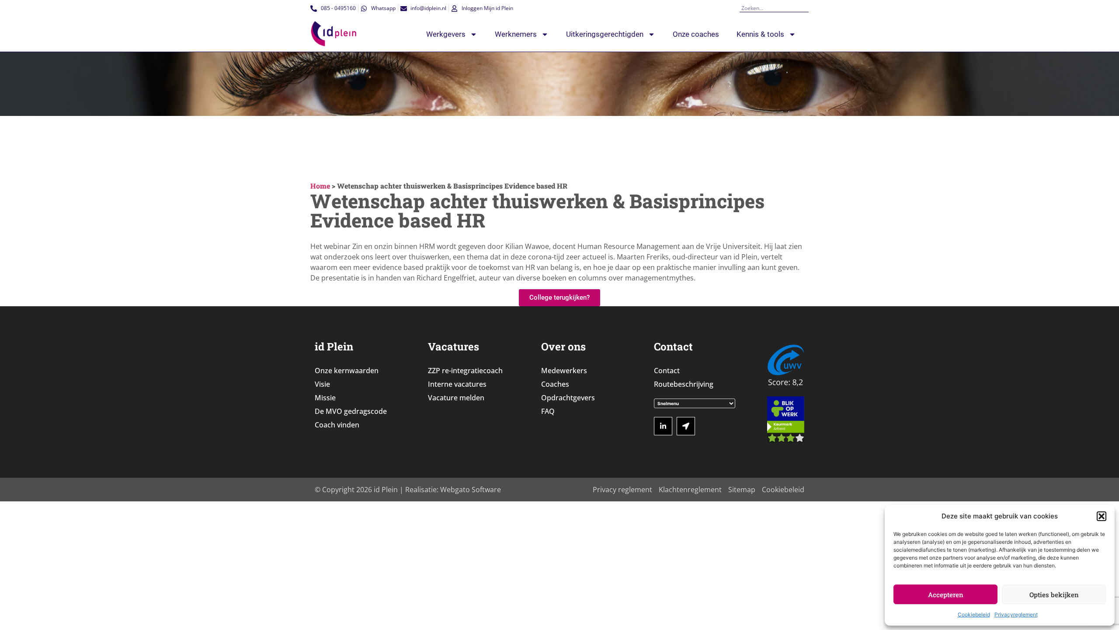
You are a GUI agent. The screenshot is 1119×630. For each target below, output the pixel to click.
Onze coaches (696, 34)
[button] (1101, 516)
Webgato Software (470, 489)
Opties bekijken (1054, 594)
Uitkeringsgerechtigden (604, 34)
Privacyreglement (1016, 614)
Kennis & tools (760, 34)
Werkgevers (446, 34)
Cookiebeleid (974, 614)
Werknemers (516, 34)
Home (320, 185)
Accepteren (945, 594)
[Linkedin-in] (663, 426)
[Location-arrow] (686, 426)
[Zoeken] (806, 8)
